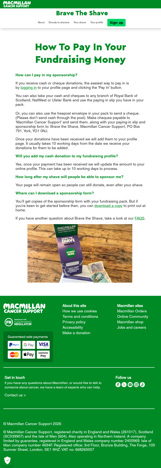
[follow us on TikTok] (142, 385)
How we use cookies (79, 311)
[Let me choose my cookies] (7, 460)
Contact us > (15, 395)
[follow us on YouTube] (130, 385)
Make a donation (76, 333)
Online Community (132, 316)
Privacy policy (74, 322)
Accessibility (72, 327)
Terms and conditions (80, 316)
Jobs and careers (131, 327)
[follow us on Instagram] (136, 385)
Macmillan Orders (132, 311)
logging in (29, 87)
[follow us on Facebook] (118, 385)
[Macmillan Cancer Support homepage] (17, 4)
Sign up (116, 23)
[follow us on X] (124, 385)
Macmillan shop (130, 322)
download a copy (108, 205)
